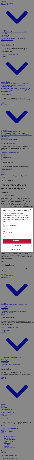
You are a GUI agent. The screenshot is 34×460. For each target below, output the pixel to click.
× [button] (30, 209)
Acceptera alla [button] (17, 241)
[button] (17, 249)
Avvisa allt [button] (17, 245)
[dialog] (17, 230)
